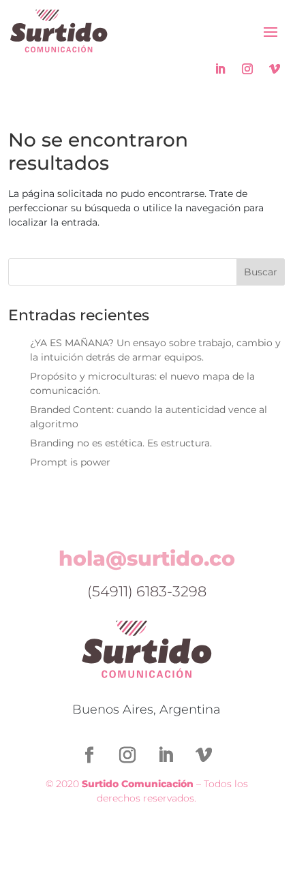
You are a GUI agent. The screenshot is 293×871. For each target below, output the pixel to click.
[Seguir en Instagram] (247, 69)
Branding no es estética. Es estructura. (121, 443)
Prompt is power (70, 462)
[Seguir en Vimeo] (275, 69)
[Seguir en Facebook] (89, 755)
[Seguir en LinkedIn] (220, 69)
